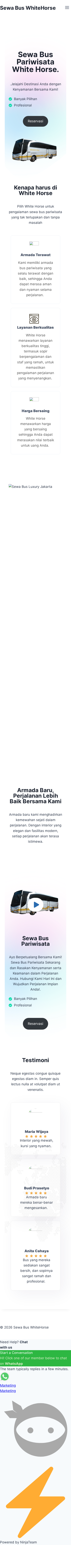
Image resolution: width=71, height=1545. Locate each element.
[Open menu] (67, 8)
